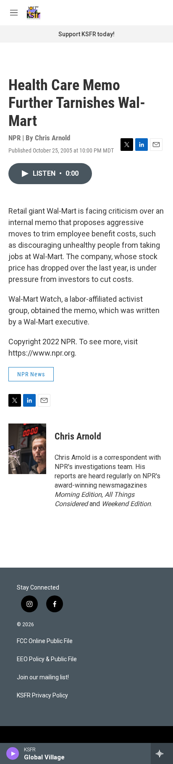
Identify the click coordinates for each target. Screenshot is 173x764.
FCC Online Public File (45, 641)
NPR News (31, 374)
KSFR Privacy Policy (42, 695)
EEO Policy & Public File (47, 659)
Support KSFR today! (86, 34)
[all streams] (162, 753)
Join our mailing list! (43, 677)
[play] (13, 753)
